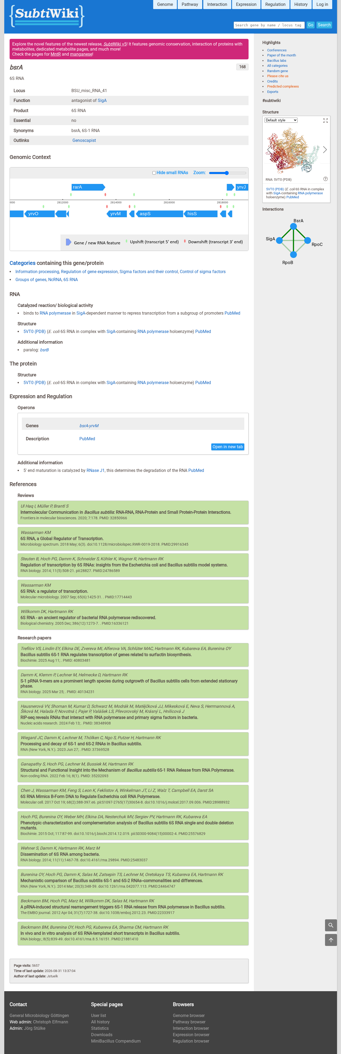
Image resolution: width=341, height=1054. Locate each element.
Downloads (101, 1034)
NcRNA (55, 279)
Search (324, 24)
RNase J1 (96, 470)
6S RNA (70, 279)
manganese (81, 54)
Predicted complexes (283, 86)
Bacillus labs (276, 61)
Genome (165, 4)
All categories (277, 66)
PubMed (232, 313)
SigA (102, 100)
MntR (56, 54)
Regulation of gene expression (89, 271)
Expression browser (191, 1034)
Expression (246, 4)
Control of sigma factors (203, 271)
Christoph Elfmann (50, 1021)
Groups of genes (30, 279)
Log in (322, 4)
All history (100, 1021)
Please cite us (278, 76)
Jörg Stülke (34, 1028)
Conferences (277, 50)
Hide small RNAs (172, 172)
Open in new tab (228, 446)
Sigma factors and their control (149, 271)
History (301, 4)
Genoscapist (84, 140)
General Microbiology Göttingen (39, 1015)
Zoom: (199, 172)
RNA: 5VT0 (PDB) (279, 180)
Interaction (217, 4)
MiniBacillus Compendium (116, 1041)
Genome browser (189, 1015)
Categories (22, 263)
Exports (272, 92)
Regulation (275, 4)
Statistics (100, 1028)
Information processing (37, 271)
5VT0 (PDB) (34, 331)
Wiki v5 (115, 44)
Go (310, 24)
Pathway (190, 4)
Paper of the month (281, 55)
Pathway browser (189, 1021)
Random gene (277, 71)
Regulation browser (191, 1041)
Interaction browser (191, 1028)
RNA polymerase (55, 313)
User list (98, 1015)
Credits (272, 81)
